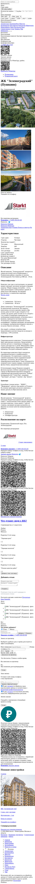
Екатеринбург (14, 24)
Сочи (12, 29)
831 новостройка (6, 9)
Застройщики (9, 845)
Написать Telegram (7, 224)
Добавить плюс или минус (9, 573)
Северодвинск (5, 29)
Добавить (21, 633)
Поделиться (26, 597)
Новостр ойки (9, 843)
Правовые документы (16, 835)
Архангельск (5, 24)
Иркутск (22, 24)
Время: (3, 653)
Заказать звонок (6, 57)
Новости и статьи (10, 847)
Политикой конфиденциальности (12, 690)
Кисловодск (14, 25)
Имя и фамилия (6, 647)
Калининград (5, 25)
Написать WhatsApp (7, 226)
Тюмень (17, 29)
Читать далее (5, 295)
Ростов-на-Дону (19, 27)
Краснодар (22, 25)
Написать (4, 222)
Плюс (5, 629)
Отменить (28, 633)
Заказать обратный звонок (9, 684)
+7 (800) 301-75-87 (7, 45)
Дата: (2, 651)
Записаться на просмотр (9, 655)
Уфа (21, 29)
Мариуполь (30, 25)
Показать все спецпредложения (11, 516)
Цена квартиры (6, 14)
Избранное (4, 31)
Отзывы (15, 227)
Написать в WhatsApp (8, 71)
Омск (12, 27)
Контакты (4, 835)
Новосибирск (5, 27)
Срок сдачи (4, 18)
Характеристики (6, 227)
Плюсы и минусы (24, 227)
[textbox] (10, 2)
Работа (11, 836)
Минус (11, 629)
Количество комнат (7, 11)
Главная (7, 840)
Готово (3, 670)
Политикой (17, 880)
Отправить (5, 588)
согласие (21, 592)
